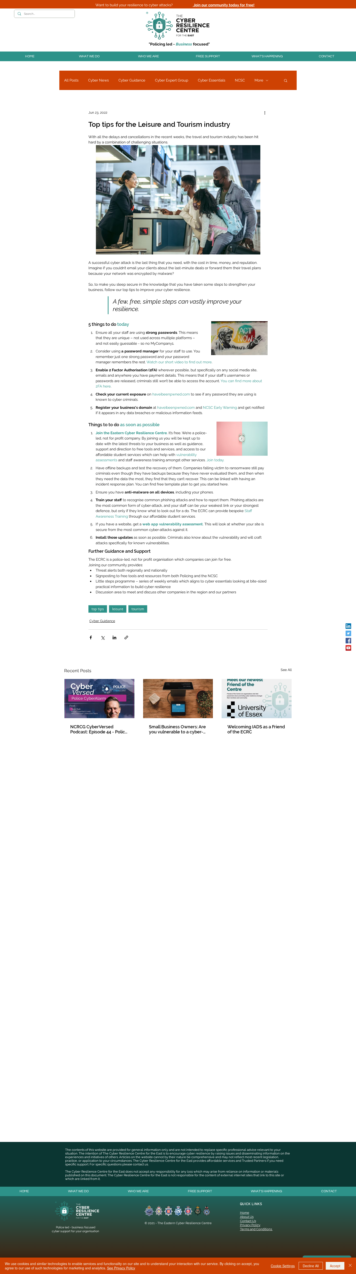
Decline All (311, 1265)
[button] (89, 56)
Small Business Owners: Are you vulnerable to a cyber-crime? (177, 729)
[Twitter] (348, 633)
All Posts (71, 80)
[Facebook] (348, 640)
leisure (117, 609)
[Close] (350, 1265)
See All (286, 670)
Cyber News (98, 80)
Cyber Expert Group (171, 80)
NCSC (240, 80)
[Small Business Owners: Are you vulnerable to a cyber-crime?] (178, 698)
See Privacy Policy (121, 1268)
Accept (335, 1265)
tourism (138, 609)
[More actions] (265, 112)
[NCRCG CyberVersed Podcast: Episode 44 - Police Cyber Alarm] (99, 698)
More (259, 80)
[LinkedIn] (348, 626)
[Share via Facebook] (90, 637)
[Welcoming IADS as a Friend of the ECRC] (257, 698)
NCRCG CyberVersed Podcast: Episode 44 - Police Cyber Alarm (99, 729)
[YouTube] (348, 648)
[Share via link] (126, 637)
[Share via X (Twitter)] (102, 637)
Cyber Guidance (131, 80)
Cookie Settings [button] (283, 1265)
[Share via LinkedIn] (114, 637)
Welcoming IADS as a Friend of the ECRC (256, 729)
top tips (98, 609)
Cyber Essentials (211, 80)
